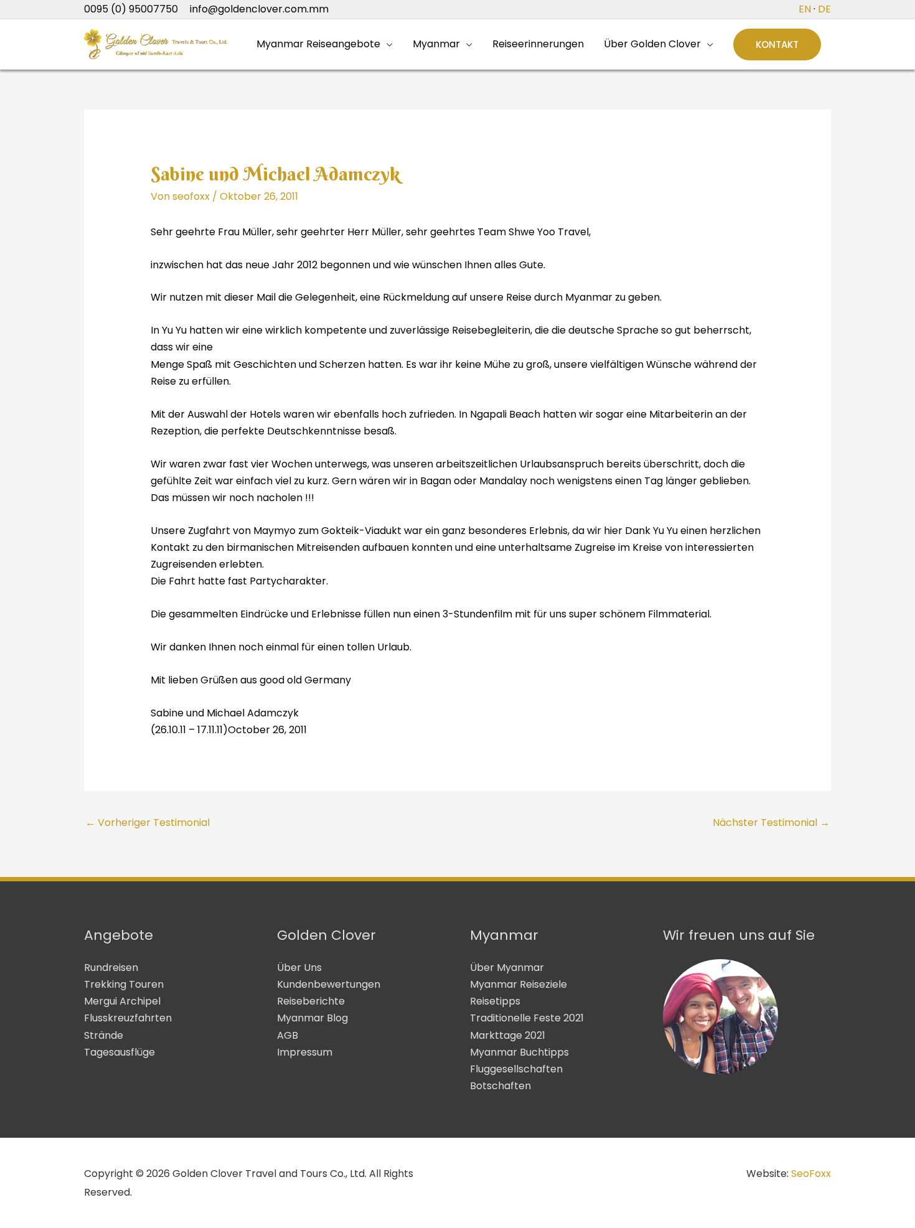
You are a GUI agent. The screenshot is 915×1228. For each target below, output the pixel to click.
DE (824, 9)
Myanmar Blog (312, 1018)
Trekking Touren (124, 984)
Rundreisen (111, 967)
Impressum (304, 1052)
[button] (777, 44)
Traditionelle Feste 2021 (527, 1018)
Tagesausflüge (119, 1052)
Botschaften (500, 1086)
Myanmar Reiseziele (518, 984)
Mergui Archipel (122, 1001)
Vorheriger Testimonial (147, 822)
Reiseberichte (311, 1001)
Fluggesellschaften (516, 1069)
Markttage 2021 (507, 1035)
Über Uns (299, 967)
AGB (287, 1035)
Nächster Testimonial (771, 822)
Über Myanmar (507, 967)
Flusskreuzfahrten (128, 1018)
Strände (103, 1035)
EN (805, 9)
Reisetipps (495, 1001)
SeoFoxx (811, 1173)
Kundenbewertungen (328, 984)
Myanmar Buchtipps (519, 1052)
